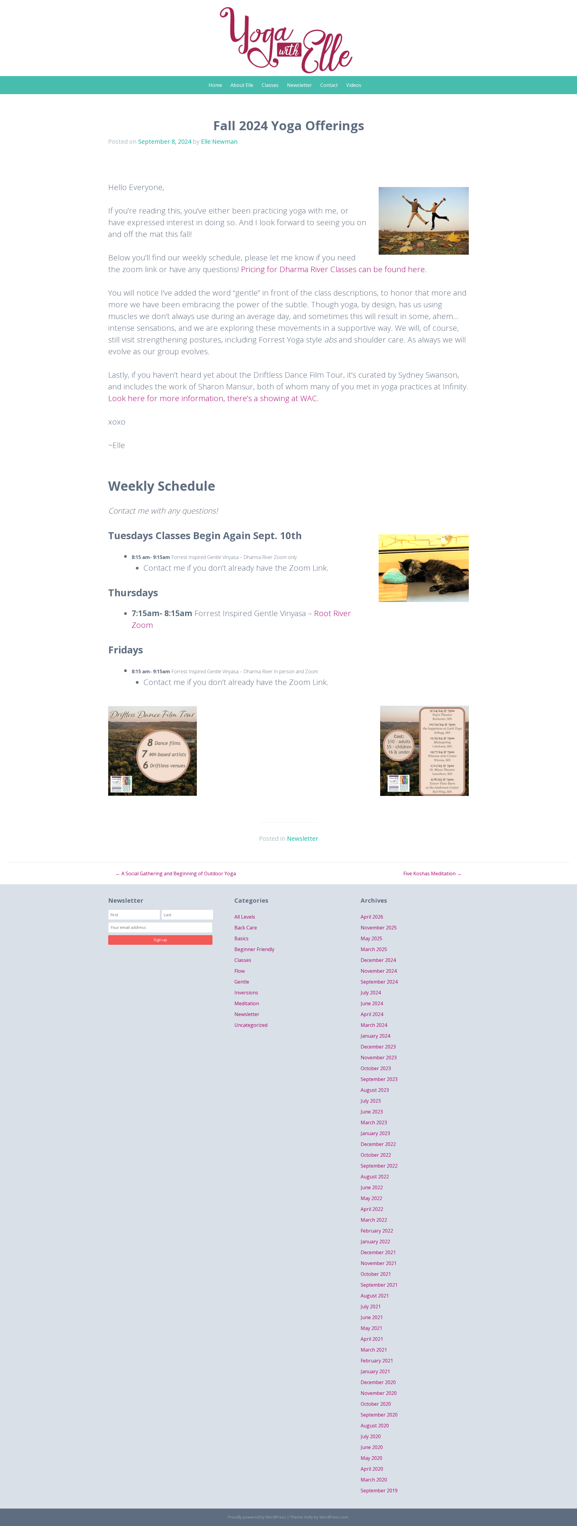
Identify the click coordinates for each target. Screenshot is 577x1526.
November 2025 (379, 927)
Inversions (246, 992)
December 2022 (378, 1144)
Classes (270, 85)
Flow (239, 971)
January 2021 (375, 1371)
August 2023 (375, 1090)
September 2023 (379, 1079)
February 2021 (377, 1360)
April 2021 (372, 1339)
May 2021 (371, 1328)
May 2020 (371, 1458)
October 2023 (376, 1068)
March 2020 (374, 1479)
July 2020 (371, 1436)
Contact (329, 85)
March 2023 (374, 1122)
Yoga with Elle (288, 35)
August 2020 (375, 1425)
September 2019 (379, 1490)
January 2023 (375, 1133)
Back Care (245, 927)
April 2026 (372, 916)
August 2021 (375, 1295)
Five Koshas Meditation (432, 873)
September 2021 (379, 1285)
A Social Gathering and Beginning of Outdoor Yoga (175, 873)
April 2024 (372, 1014)
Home (215, 85)
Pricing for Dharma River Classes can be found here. (334, 269)
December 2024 (378, 960)
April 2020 (372, 1469)
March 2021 (374, 1349)
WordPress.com (333, 1517)
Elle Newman (219, 141)
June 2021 (372, 1317)
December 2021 (378, 1252)
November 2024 (379, 971)
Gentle (241, 981)
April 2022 (372, 1209)
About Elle (241, 85)
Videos (353, 85)
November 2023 (379, 1057)
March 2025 (374, 949)
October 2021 (376, 1274)
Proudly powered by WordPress (257, 1517)
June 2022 (372, 1187)
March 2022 (374, 1220)
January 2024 (375, 1036)
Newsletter (299, 85)
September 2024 (379, 981)
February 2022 (377, 1230)
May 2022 (371, 1198)
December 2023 (378, 1046)
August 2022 (375, 1176)
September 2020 (379, 1414)
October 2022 (376, 1155)
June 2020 (372, 1447)
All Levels (244, 916)
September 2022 (379, 1165)
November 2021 (379, 1263)
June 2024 (372, 1003)
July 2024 (371, 992)
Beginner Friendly (254, 949)
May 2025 (371, 938)
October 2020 (376, 1404)
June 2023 (372, 1111)
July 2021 (371, 1306)
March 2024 (374, 1025)
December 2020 (378, 1382)
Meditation (246, 1003)
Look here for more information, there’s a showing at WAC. (213, 398)
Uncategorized (250, 1025)
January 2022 (375, 1241)
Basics (241, 938)
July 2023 (371, 1101)
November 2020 (379, 1393)
